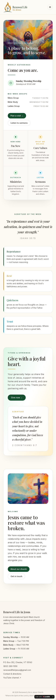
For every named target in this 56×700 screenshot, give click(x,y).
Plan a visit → (16, 115)
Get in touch (16, 576)
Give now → (16, 397)
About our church (18, 569)
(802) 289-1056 (10, 666)
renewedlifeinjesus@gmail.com (17, 670)
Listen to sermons (19, 123)
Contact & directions (12, 674)
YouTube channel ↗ (12, 677)
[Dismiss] (52, 696)
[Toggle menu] (50, 7)
